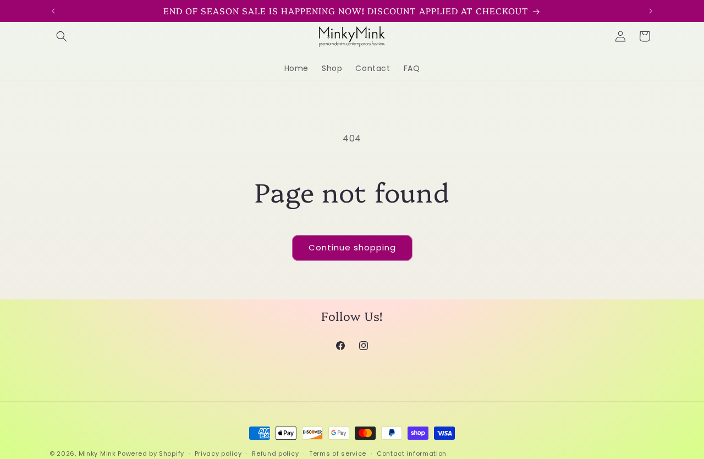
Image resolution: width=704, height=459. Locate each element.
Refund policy (275, 453)
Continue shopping (352, 247)
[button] (62, 36)
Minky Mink (97, 453)
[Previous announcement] (53, 11)
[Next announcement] (651, 11)
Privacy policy (218, 453)
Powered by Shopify (151, 453)
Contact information (412, 453)
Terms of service (337, 453)
